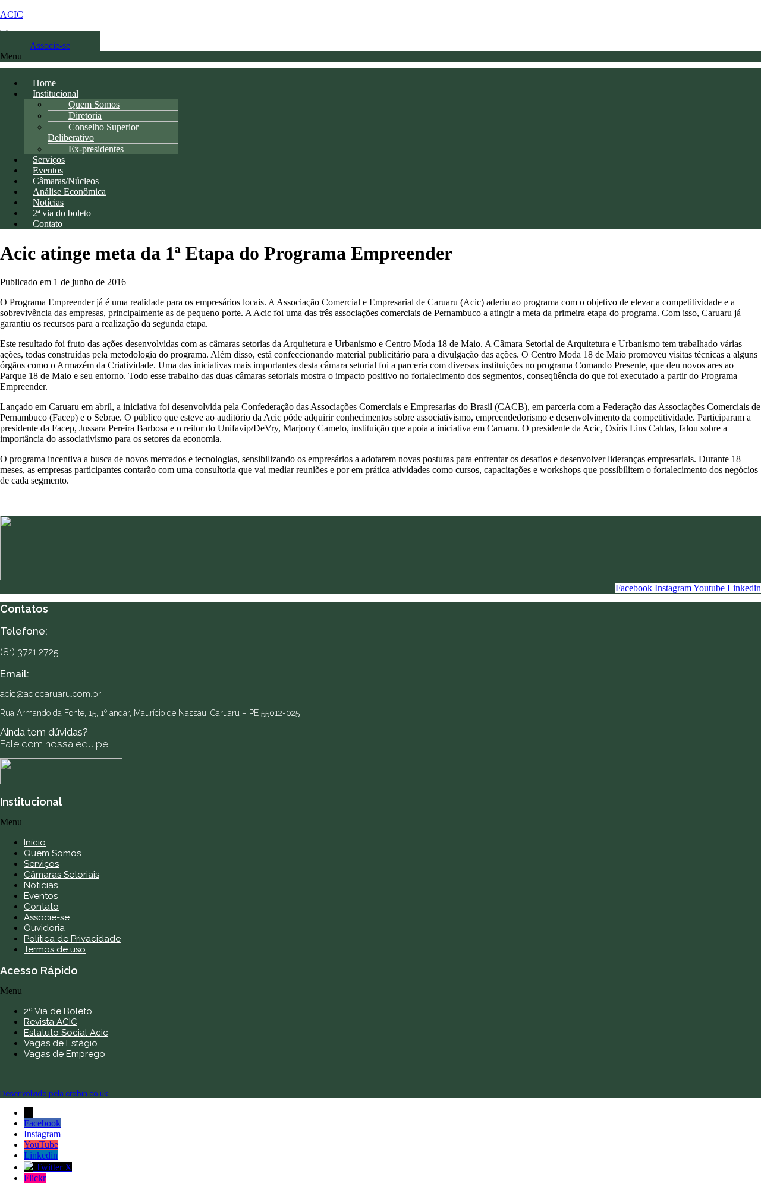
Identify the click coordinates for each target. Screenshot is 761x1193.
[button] (380, 59)
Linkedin (41, 1155)
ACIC (11, 15)
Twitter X (54, 1167)
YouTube (41, 1145)
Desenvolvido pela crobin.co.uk (54, 1093)
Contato (47, 224)
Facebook (42, 1123)
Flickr (35, 1178)
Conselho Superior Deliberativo (93, 132)
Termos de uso (55, 949)
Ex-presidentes (96, 149)
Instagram (42, 1134)
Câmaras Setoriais (61, 874)
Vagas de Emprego (64, 1054)
